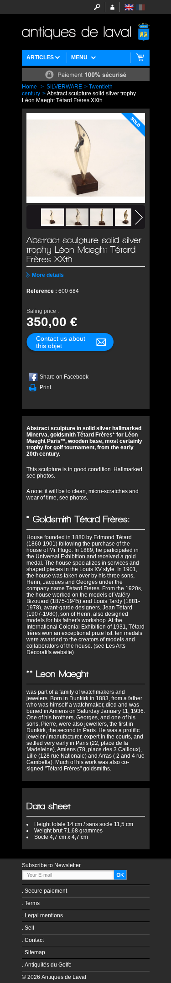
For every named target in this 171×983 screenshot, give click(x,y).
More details (48, 275)
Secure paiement (46, 891)
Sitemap (35, 952)
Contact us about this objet (60, 342)
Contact (34, 940)
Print (45, 387)
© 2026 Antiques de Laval (54, 977)
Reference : (42, 291)
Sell (29, 928)
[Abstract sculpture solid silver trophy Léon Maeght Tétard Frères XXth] (52, 217)
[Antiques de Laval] (86, 32)
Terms (32, 903)
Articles (40, 57)
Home (29, 86)
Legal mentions (44, 915)
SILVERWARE (64, 86)
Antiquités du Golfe (48, 965)
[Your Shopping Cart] (140, 58)
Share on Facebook (64, 377)
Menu (79, 57)
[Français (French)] (140, 7)
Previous (32, 217)
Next (139, 217)
